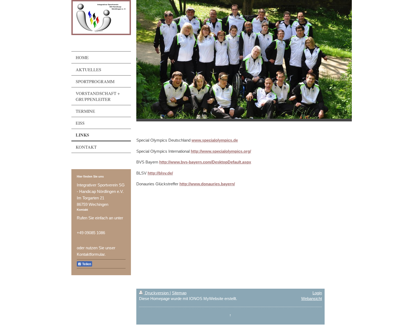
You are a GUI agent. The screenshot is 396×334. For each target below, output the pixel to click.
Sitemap (179, 293)
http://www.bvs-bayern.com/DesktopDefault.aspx (205, 162)
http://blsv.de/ (160, 173)
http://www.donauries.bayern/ (207, 184)
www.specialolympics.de (215, 140)
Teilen (86, 264)
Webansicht (311, 298)
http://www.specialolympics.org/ (221, 151)
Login (317, 293)
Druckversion (157, 293)
